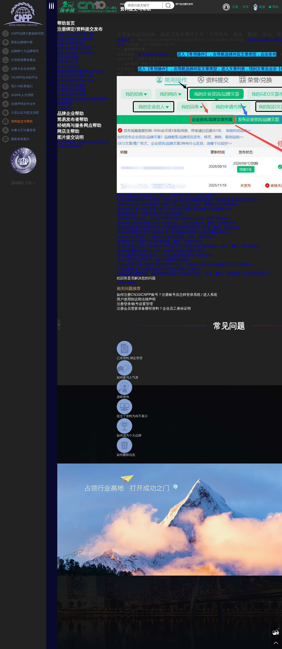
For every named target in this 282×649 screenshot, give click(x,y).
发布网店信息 (67, 62)
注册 (235, 7)
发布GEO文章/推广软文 (75, 76)
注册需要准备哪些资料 (75, 39)
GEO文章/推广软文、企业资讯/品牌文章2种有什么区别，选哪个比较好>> (174, 218)
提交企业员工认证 (71, 43)
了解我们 (64, 108)
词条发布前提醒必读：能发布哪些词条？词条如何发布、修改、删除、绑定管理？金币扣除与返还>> (194, 273)
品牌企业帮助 (70, 113)
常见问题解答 (66, 142)
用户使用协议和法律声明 (136, 299)
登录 (246, 7)
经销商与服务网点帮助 (79, 125)
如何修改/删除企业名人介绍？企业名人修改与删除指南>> (161, 250)
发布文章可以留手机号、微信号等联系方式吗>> (154, 260)
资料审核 (64, 103)
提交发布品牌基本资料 (75, 53)
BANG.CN (23, 183)
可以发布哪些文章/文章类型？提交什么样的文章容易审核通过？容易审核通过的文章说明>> (188, 200)
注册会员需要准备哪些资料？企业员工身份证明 (154, 308)
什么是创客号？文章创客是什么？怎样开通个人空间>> (159, 269)
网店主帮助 (68, 131)
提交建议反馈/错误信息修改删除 (82, 99)
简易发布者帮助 (72, 119)
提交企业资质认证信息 (75, 48)
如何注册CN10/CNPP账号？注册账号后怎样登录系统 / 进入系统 (167, 294)
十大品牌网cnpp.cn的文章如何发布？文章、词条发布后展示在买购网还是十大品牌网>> (185, 264)
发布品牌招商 (67, 57)
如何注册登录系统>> (154, 54)
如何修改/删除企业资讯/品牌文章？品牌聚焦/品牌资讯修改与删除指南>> (173, 232)
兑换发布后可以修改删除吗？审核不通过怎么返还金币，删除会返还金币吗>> (177, 204)
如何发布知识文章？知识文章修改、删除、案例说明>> (159, 241)
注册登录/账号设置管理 (75, 34)
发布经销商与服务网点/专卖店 (80, 71)
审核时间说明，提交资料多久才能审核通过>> (152, 213)
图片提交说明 (70, 137)
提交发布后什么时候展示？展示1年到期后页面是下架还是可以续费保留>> (174, 209)
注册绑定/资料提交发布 (80, 29)
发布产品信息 (67, 66)
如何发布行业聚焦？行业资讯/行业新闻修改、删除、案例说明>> (167, 236)
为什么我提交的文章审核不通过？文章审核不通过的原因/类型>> (167, 195)
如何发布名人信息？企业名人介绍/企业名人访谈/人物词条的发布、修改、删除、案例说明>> (188, 246)
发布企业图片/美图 (71, 94)
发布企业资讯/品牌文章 (75, 80)
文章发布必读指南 (71, 85)
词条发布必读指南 (71, 89)
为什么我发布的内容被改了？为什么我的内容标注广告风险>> (164, 255)
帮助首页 (66, 23)
